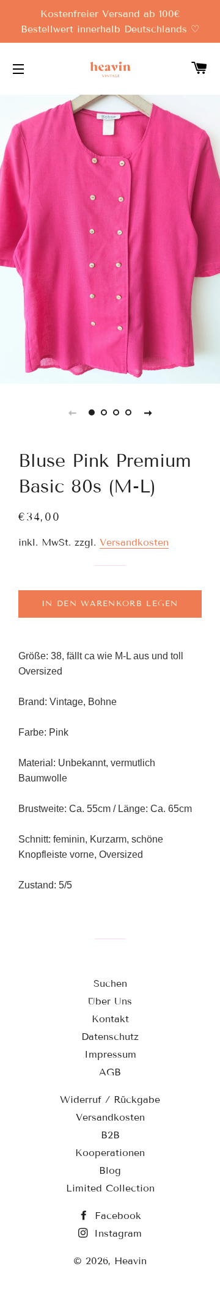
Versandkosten (134, 542)
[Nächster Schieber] (147, 412)
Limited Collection (110, 1188)
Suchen (110, 983)
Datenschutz (110, 1036)
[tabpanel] (110, 238)
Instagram (116, 1233)
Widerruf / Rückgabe (110, 1099)
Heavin (130, 1261)
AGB (110, 1072)
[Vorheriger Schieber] (72, 412)
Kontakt (110, 1019)
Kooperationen (110, 1152)
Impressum (110, 1054)
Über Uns (110, 1001)
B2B (110, 1135)
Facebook (116, 1215)
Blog (110, 1170)
